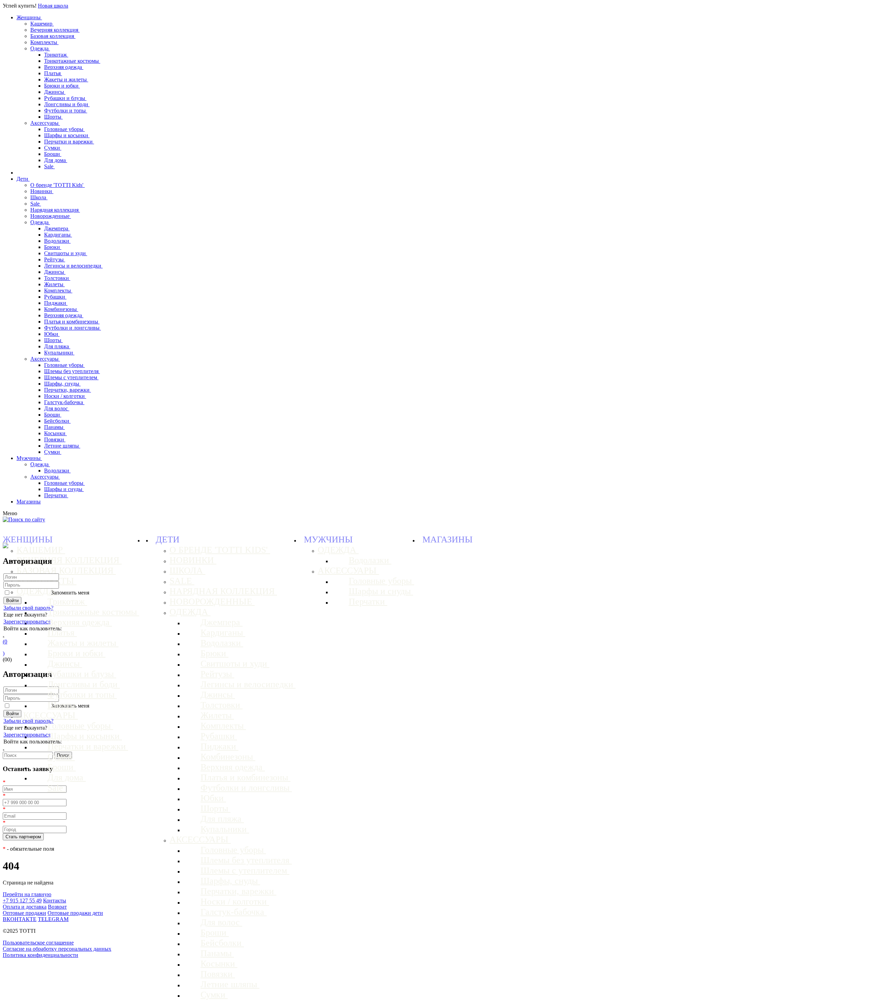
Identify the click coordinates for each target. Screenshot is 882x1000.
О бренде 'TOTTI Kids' (57, 185)
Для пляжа (57, 346)
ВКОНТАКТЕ (20, 919)
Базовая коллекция (52, 36)
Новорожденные (50, 216)
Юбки (52, 334)
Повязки (54, 439)
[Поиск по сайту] (24, 519)
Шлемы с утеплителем (71, 377)
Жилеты (54, 284)
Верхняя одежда (63, 67)
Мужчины (29, 458)
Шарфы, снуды (62, 384)
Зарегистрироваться (26, 621)
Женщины (29, 17)
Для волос (56, 408)
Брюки (52, 247)
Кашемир (42, 24)
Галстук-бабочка (64, 402)
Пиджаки (56, 303)
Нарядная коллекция (55, 210)
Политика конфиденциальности (40, 955)
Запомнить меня (70, 593)
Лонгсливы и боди (67, 104)
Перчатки (56, 495)
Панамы (54, 427)
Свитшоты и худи (65, 253)
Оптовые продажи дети (75, 913)
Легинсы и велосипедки (73, 266)
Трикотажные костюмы (72, 61)
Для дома (55, 160)
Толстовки (57, 278)
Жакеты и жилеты (66, 79)
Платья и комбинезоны (72, 321)
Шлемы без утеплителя (72, 371)
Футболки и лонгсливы (72, 328)
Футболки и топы (65, 110)
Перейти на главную (27, 894)
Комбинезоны (61, 309)
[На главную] (5, 546)
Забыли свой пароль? (28, 608)
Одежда (40, 48)
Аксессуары (45, 123)
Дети (23, 179)
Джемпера (57, 228)
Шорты (53, 117)
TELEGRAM (53, 919)
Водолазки (57, 241)
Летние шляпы (62, 446)
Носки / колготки (65, 396)
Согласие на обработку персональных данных (57, 949)
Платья (53, 73)
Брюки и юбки (62, 86)
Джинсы (54, 92)
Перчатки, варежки (67, 390)
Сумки (52, 148)
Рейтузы (54, 259)
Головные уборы (64, 129)
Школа (39, 197)
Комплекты (44, 42)
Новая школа (53, 6)
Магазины (29, 501)
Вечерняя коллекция (55, 30)
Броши (52, 154)
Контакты (54, 900)
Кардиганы (58, 235)
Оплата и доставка (25, 907)
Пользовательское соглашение (38, 943)
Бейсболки (57, 421)
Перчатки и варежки (69, 141)
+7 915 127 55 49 (22, 900)
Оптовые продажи (24, 913)
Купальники (59, 353)
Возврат (57, 907)
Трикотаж (56, 55)
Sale (49, 166)
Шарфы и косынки (67, 135)
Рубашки (55, 297)
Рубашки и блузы (65, 98)
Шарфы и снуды (64, 489)
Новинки (41, 191)
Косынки (55, 433)
